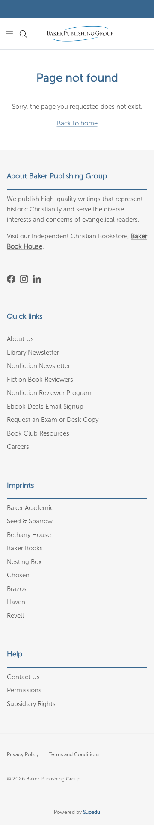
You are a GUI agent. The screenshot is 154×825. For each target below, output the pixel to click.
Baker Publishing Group (53, 779)
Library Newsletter (33, 352)
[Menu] (9, 33)
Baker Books (25, 548)
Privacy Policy (23, 754)
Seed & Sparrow (30, 521)
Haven (16, 602)
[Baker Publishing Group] (80, 33)
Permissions (24, 690)
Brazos (17, 589)
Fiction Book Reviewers (40, 379)
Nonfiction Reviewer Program (49, 393)
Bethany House (29, 535)
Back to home (77, 123)
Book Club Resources (38, 433)
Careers (18, 447)
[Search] (28, 33)
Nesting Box (24, 562)
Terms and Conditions (74, 754)
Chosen (18, 575)
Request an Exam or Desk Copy (52, 420)
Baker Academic (30, 508)
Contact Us (23, 677)
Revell (15, 616)
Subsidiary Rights (31, 704)
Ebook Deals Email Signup (45, 406)
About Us (20, 339)
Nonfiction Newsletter (38, 366)
